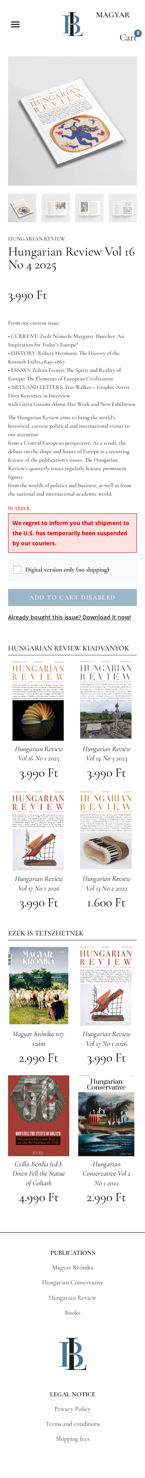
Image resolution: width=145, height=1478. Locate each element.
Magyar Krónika (72, 1267)
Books (72, 1313)
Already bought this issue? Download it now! (69, 617)
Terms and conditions (73, 1424)
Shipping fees (72, 1439)
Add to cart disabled (72, 597)
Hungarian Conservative (73, 1282)
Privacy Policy (72, 1409)
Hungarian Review (36, 238)
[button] (15, 24)
